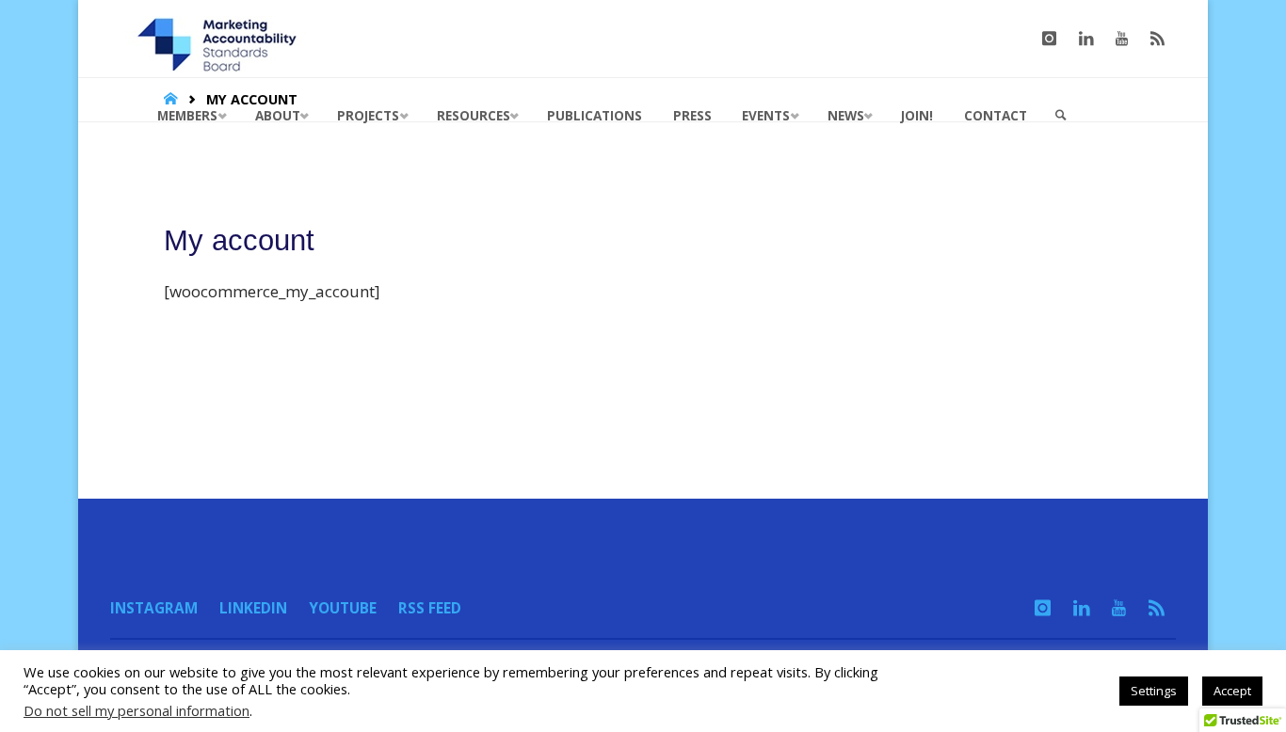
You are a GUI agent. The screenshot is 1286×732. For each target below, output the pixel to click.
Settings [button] (1154, 690)
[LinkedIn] (1086, 38)
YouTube (343, 607)
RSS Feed (429, 607)
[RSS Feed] (1157, 38)
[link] (1061, 115)
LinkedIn (253, 607)
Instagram (154, 607)
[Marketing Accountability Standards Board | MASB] (223, 38)
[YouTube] (1121, 38)
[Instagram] (1049, 38)
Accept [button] (1232, 690)
